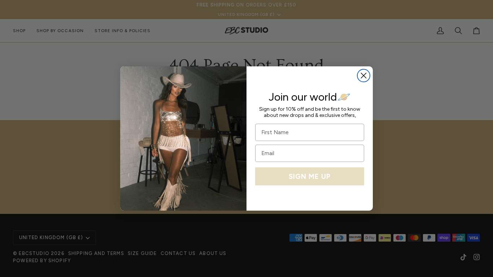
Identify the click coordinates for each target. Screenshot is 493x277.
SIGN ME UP (310, 176)
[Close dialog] (363, 75)
